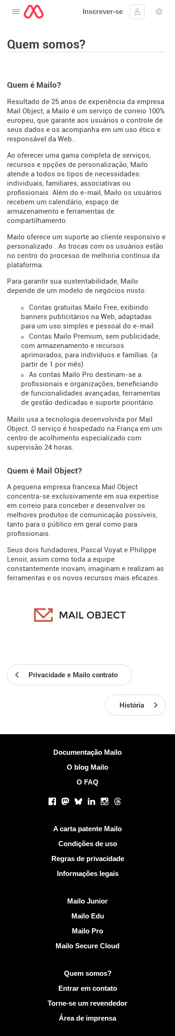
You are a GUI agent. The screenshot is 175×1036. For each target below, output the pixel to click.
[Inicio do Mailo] (33, 12)
